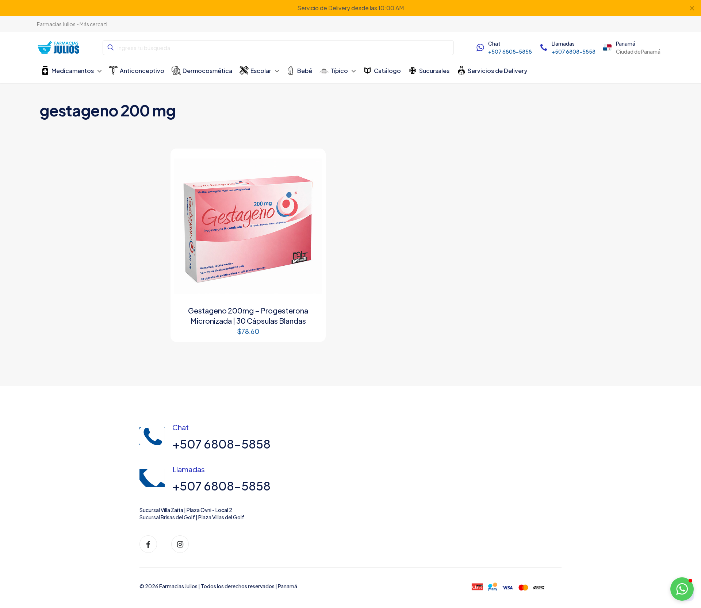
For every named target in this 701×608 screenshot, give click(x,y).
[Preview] (311, 178)
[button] (682, 589)
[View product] (311, 162)
